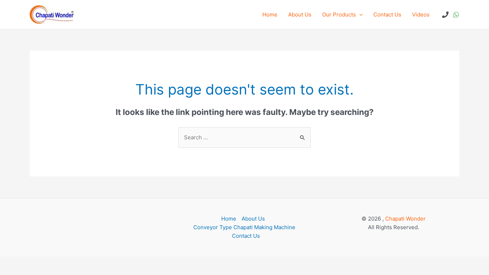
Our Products (339, 14)
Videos (421, 14)
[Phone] (445, 14)
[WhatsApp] (456, 14)
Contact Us (387, 14)
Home (269, 14)
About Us (299, 14)
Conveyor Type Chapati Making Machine (244, 227)
